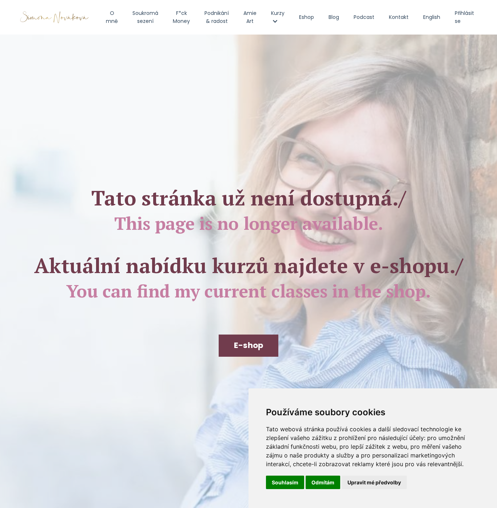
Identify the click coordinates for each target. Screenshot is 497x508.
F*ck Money (181, 17)
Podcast (364, 17)
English (431, 17)
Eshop (306, 17)
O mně (112, 17)
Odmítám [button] (322, 482)
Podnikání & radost (216, 17)
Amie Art (250, 17)
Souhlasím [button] (285, 482)
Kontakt (399, 17)
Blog (334, 17)
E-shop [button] (248, 345)
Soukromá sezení (145, 17)
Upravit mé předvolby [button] (374, 482)
